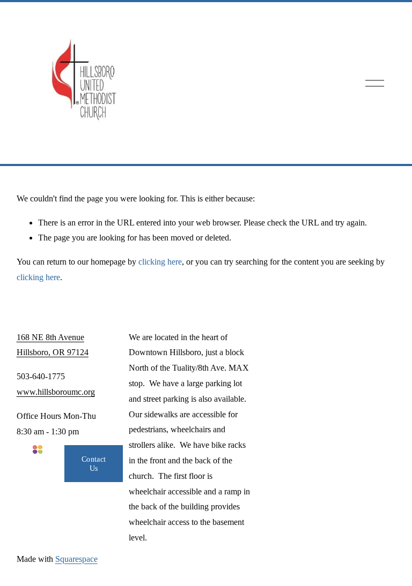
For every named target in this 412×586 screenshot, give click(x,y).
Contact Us (94, 463)
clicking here (160, 261)
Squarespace (76, 559)
